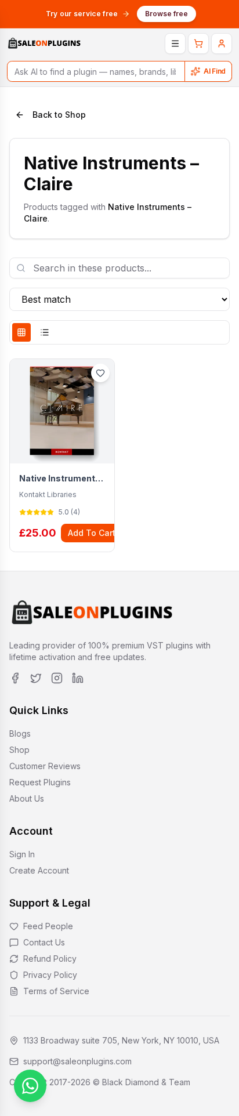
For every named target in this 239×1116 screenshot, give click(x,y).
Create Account (39, 870)
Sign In (22, 854)
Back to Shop (59, 114)
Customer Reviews (45, 766)
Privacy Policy (50, 975)
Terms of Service (56, 991)
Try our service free (82, 13)
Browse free (166, 13)
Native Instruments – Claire (62, 478)
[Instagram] (57, 678)
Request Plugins (40, 782)
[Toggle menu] (175, 43)
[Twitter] (36, 678)
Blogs (20, 733)
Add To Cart (91, 533)
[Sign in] (221, 43)
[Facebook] (15, 678)
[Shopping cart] (198, 43)
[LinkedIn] (78, 678)
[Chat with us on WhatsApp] (30, 1086)
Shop (19, 750)
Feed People (48, 926)
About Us (26, 798)
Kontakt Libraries (48, 494)
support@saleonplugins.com (77, 1061)
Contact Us (44, 942)
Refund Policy (50, 958)
